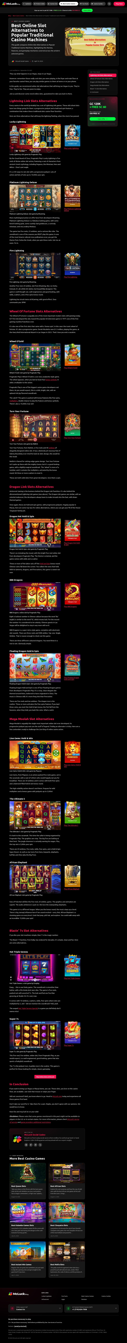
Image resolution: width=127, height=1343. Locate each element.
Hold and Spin (45, 564)
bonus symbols (51, 380)
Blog (9, 15)
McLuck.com (57, 1096)
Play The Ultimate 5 (71, 825)
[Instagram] (35, 1145)
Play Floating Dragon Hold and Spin (71, 678)
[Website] (26, 1145)
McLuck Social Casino (34, 1134)
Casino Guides (106, 1296)
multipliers (14, 401)
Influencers (45, 1299)
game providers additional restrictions (36, 1122)
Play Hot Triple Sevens (72, 978)
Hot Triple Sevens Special (28, 1008)
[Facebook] (31, 1145)
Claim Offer (87, 10)
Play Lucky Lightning (71, 148)
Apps (63, 1299)
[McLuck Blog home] (11, 3)
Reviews (84, 1299)
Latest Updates (46, 1296)
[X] (40, 1145)
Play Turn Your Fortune (72, 438)
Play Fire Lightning (70, 277)
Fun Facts (65, 1296)
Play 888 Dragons (70, 606)
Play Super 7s (69, 1045)
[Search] (109, 4)
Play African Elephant (71, 889)
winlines (52, 448)
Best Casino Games (18, 15)
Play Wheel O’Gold (70, 368)
